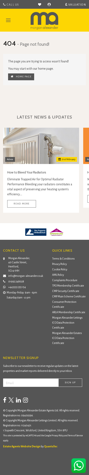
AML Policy (58, 274)
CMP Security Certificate (65, 291)
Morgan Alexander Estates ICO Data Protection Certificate (67, 338)
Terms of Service (75, 435)
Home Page (23, 76)
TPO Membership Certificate (68, 285)
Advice (10, 159)
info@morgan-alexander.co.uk (25, 276)
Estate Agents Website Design (22, 446)
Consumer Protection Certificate (64, 304)
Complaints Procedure (64, 280)
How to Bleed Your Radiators (26, 172)
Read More (22, 203)
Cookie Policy (59, 269)
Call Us (12, 4)
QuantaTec (50, 446)
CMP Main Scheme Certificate (69, 296)
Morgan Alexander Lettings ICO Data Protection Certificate (67, 322)
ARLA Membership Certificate (68, 312)
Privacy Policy (59, 264)
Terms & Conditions (63, 258)
